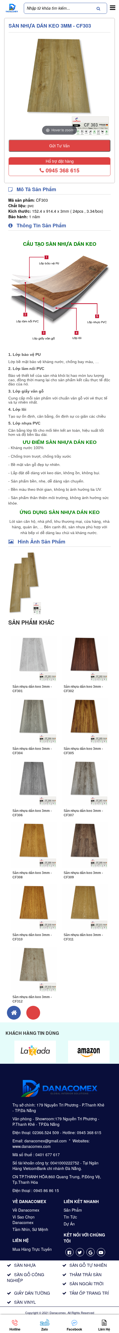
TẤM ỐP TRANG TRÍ (89, 1293)
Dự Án (69, 1224)
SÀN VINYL (25, 1302)
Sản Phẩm (73, 1210)
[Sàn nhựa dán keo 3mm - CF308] (34, 844)
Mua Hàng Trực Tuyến (32, 1249)
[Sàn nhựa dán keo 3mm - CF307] (85, 782)
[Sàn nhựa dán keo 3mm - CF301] (34, 658)
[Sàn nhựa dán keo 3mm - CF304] (34, 720)
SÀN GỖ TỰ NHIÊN (88, 1265)
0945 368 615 (61, 170)
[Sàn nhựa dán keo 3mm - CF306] (34, 782)
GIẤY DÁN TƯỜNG (32, 1293)
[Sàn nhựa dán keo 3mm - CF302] (85, 658)
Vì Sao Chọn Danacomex (23, 1219)
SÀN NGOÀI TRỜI (86, 1283)
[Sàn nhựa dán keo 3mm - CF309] (85, 844)
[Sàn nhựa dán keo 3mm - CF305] (85, 720)
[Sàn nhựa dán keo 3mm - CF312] (34, 968)
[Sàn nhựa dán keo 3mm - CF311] (85, 906)
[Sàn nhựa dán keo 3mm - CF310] (34, 906)
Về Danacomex (25, 1210)
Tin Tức (70, 1217)
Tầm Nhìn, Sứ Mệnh (30, 1229)
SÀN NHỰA (25, 1265)
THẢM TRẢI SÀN (85, 1274)
